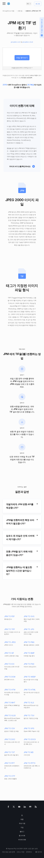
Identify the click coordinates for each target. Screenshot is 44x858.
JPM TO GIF (9, 653)
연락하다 (29, 852)
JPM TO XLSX (10, 715)
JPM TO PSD (29, 664)
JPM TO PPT (9, 763)
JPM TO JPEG (10, 642)
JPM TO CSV (9, 728)
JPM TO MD (28, 752)
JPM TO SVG (29, 616)
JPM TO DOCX (30, 739)
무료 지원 (22, 823)
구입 (22, 827)
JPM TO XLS (29, 703)
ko (28, 4)
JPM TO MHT (9, 703)
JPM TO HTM (9, 690)
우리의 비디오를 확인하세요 (20, 166)
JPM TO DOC (9, 739)
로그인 (38, 4)
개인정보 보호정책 (26, 77)
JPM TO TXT (9, 752)
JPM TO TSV (29, 715)
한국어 (40, 852)
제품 (22, 819)
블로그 (22, 831)
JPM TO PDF (9, 616)
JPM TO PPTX (29, 763)
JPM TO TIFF (9, 629)
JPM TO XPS (29, 728)
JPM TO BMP (29, 653)
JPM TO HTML (30, 690)
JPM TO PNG (29, 642)
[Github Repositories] (30, 807)
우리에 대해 (22, 840)
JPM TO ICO (9, 664)
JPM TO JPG (29, 629)
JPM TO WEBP (30, 677)
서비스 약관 (33, 75)
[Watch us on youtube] (19, 807)
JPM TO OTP (9, 776)
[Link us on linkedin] (25, 807)
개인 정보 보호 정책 (8, 852)
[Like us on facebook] (8, 807)
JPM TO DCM (9, 677)
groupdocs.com (15, 42)
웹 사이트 (22, 835)
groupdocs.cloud (27, 42)
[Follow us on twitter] (14, 807)
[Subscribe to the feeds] (36, 807)
